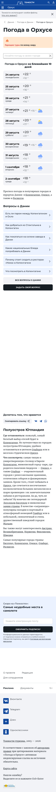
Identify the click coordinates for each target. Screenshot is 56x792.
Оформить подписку (28, 629)
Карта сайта (10, 768)
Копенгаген (10, 464)
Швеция (8, 535)
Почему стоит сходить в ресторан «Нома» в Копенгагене (24, 261)
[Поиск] (48, 2)
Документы (26, 688)
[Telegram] (40, 421)
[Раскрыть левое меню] (2, 2)
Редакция (27, 672)
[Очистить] (50, 56)
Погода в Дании (25, 22)
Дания (11, 22)
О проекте (9, 672)
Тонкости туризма (5, 22)
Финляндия (43, 531)
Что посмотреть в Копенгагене (23, 271)
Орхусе (34, 453)
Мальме (7, 523)
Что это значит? (9, 15)
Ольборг (15, 471)
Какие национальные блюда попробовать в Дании (21, 249)
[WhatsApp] (45, 421)
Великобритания (13, 531)
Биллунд (8, 543)
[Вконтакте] (35, 421)
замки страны (11, 506)
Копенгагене (32, 194)
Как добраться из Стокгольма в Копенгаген (23, 226)
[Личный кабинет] (53, 2)
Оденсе (45, 194)
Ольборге (37, 449)
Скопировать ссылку (15, 421)
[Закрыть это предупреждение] (52, 14)
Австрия (47, 528)
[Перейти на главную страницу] (25, 2)
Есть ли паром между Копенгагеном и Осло (26, 215)
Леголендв (9, 503)
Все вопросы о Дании (28, 280)
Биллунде (21, 503)
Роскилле (18, 198)
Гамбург (37, 513)
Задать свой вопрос (28, 287)
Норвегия (29, 531)
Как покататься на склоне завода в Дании (25, 238)
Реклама (8, 688)
